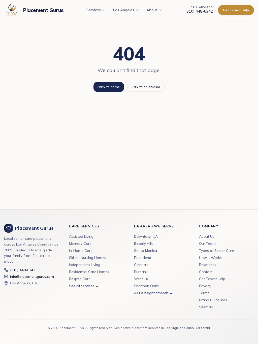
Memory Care (80, 243)
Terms (204, 293)
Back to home (109, 87)
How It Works (210, 257)
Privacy (205, 286)
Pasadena (142, 257)
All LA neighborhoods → (153, 293)
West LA (141, 279)
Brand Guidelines (213, 300)
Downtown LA (146, 236)
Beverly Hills (143, 243)
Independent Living (84, 264)
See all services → (84, 286)
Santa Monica (145, 250)
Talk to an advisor (146, 87)
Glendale (141, 264)
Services (93, 10)
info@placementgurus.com (32, 276)
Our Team (207, 243)
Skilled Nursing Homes (87, 257)
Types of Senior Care (216, 250)
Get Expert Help (236, 10)
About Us (206, 236)
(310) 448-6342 (199, 11)
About (151, 10)
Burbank (141, 271)
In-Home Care (80, 250)
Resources (207, 264)
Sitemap (206, 307)
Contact (205, 271)
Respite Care (79, 279)
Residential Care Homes (89, 271)
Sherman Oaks (146, 286)
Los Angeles (123, 10)
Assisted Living (81, 236)
